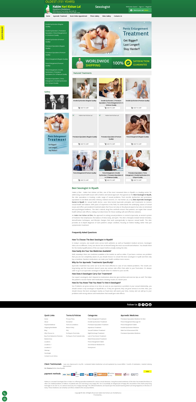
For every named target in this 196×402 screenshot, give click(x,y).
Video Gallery (106, 16)
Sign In (141, 7)
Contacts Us (118, 16)
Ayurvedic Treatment (60, 16)
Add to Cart (85, 108)
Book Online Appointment (78, 16)
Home (48, 16)
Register (148, 7)
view (147, 371)
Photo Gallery (94, 16)
